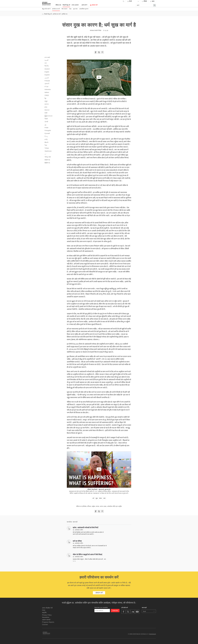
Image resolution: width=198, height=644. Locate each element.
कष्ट (104, 498)
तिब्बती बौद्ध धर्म (66, 5)
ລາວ (46, 107)
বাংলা (46, 63)
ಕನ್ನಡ (46, 101)
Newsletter (45, 617)
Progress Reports (48, 622)
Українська (48, 151)
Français (47, 80)
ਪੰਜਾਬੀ (46, 122)
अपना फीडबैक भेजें (47, 608)
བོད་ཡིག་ (47, 66)
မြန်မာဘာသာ (48, 116)
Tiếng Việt (48, 157)
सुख (97, 498)
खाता (153, 1)
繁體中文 (47, 163)
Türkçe (47, 148)
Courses (45, 624)
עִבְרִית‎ (46, 86)
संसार (100, 498)
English (47, 72)
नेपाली (46, 119)
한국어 (47, 104)
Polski (46, 127)
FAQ (43, 610)
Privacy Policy (47, 615)
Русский (47, 133)
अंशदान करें (94, 5)
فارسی (47, 78)
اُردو (45, 154)
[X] (99, 52)
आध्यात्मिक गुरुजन (83, 9)
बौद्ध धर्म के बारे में (46, 9)
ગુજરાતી (47, 83)
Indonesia (48, 89)
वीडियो (145, 1)
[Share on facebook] (95, 52)
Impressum (152, 634)
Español (47, 75)
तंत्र (70, 9)
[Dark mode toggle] (123, 1)
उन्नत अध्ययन (75, 5)
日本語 (47, 95)
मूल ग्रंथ (75, 9)
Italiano (47, 92)
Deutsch (47, 69)
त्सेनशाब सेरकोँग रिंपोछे (95, 30)
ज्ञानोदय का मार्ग (56, 9)
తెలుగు (46, 142)
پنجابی (45, 125)
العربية (46, 60)
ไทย (46, 145)
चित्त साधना (64, 9)
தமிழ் (46, 139)
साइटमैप (44, 612)
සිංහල (46, 136)
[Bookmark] (102, 52)
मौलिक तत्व (58, 5)
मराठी (46, 113)
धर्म (93, 498)
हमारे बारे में (84, 5)
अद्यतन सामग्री (46, 620)
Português (48, 130)
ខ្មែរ (45, 98)
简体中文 (47, 160)
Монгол (47, 110)
